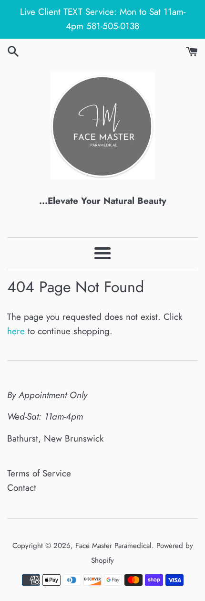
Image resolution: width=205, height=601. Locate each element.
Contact (21, 487)
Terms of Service (39, 473)
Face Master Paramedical (113, 545)
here (16, 331)
